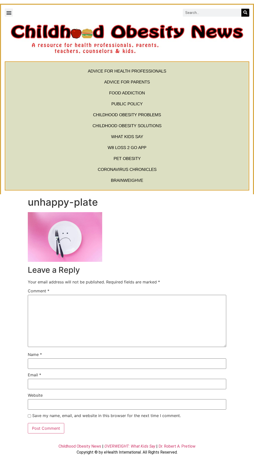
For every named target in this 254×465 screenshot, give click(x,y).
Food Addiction (127, 93)
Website (35, 395)
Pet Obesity (127, 158)
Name (35, 354)
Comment (38, 291)
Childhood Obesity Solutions (127, 125)
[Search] (245, 13)
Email (34, 375)
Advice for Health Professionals (127, 71)
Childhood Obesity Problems (127, 115)
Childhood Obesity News (80, 446)
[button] (9, 12)
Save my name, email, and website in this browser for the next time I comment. (106, 416)
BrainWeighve (127, 180)
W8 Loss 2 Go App (127, 147)
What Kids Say (127, 136)
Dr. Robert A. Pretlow (177, 446)
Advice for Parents (127, 82)
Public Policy (127, 104)
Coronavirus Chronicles (127, 169)
